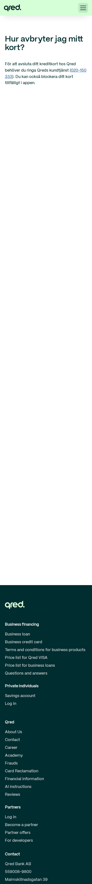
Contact (12, 740)
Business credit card (23, 642)
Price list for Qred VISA (26, 658)
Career (11, 748)
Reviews (12, 795)
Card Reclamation (21, 771)
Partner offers (17, 833)
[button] (83, 8)
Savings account (20, 696)
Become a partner (21, 825)
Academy (14, 755)
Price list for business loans (30, 665)
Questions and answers (26, 673)
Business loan (17, 634)
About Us (13, 732)
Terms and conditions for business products (45, 650)
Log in (10, 704)
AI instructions (18, 787)
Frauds (11, 763)
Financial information (24, 779)
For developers (19, 840)
